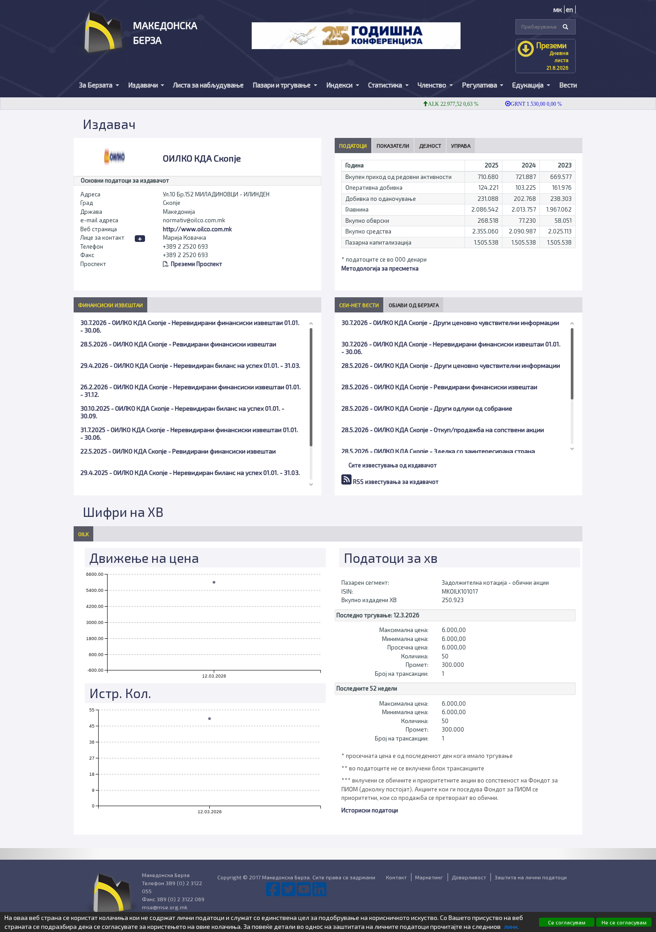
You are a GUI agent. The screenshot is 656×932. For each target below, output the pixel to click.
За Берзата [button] (96, 85)
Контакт (396, 877)
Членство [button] (433, 85)
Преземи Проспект (196, 263)
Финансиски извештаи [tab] (110, 305)
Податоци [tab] (353, 145)
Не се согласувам (624, 922)
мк (557, 9)
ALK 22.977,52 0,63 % (441, 104)
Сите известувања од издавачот (393, 465)
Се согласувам (566, 922)
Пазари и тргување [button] (282, 85)
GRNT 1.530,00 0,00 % (524, 104)
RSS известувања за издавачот (395, 481)
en (569, 9)
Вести (568, 85)
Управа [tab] (460, 145)
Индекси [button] (340, 85)
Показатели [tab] (393, 145)
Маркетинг (429, 877)
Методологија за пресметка (380, 268)
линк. (511, 926)
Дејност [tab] (430, 145)
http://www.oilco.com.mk (197, 229)
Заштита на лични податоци (530, 877)
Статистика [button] (385, 85)
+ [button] (140, 238)
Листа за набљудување (208, 85)
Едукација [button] (528, 85)
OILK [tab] (83, 534)
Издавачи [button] (143, 85)
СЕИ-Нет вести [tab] (359, 305)
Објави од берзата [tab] (414, 305)
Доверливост (469, 877)
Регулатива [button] (480, 85)
